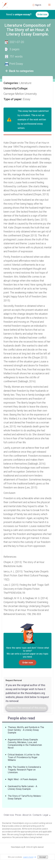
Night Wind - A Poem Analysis (22, 779)
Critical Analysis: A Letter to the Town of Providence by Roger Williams (23, 757)
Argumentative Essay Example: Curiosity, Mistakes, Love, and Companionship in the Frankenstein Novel (25, 743)
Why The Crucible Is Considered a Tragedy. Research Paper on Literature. (24, 770)
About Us (26, 815)
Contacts (37, 815)
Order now (42, 14)
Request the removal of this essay (26, 707)
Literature (25, 83)
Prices (18, 815)
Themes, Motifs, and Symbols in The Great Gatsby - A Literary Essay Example (26, 730)
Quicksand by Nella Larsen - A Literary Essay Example (22, 787)
